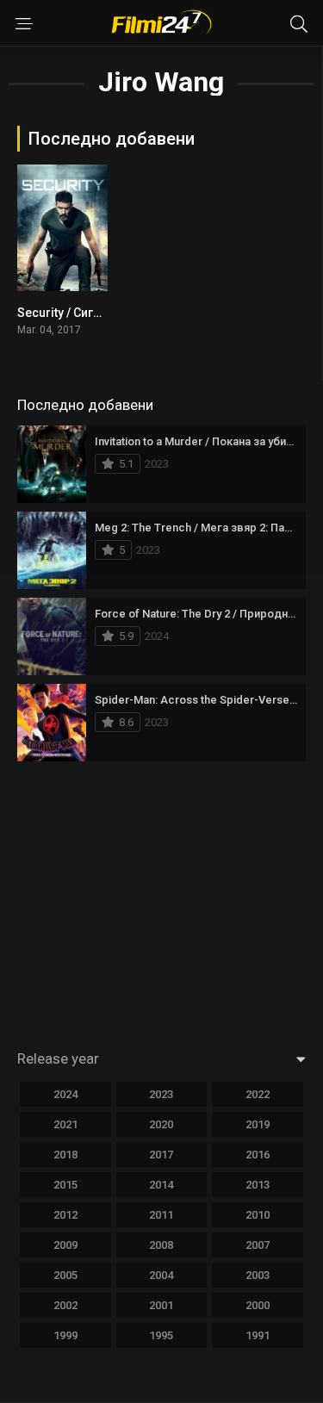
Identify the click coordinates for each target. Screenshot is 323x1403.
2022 (257, 1094)
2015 (65, 1184)
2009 (65, 1244)
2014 (161, 1184)
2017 (161, 1154)
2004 (161, 1275)
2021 (65, 1124)
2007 (257, 1244)
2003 (257, 1275)
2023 (161, 1094)
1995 (161, 1335)
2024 (65, 1094)
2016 (257, 1154)
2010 (257, 1214)
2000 (257, 1305)
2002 (65, 1305)
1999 (65, 1335)
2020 (161, 1124)
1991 (257, 1335)
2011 (161, 1214)
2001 (161, 1305)
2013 (257, 1184)
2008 (161, 1244)
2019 (257, 1124)
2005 (65, 1275)
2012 (65, 1214)
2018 (65, 1154)
